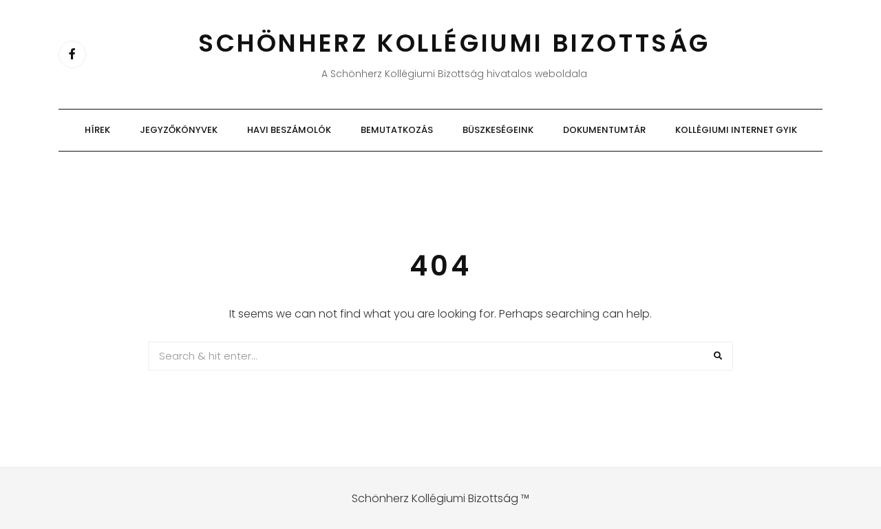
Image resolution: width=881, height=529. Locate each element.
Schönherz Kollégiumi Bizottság (454, 43)
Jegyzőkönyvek (178, 129)
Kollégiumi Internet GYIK (736, 129)
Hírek (97, 129)
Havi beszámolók (289, 129)
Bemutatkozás (397, 129)
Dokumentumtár (604, 129)
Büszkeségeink (498, 129)
